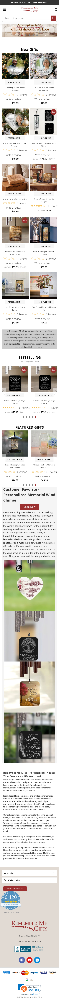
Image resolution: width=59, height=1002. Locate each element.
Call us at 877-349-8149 (29, 941)
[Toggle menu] (4, 9)
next (54, 28)
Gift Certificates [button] (15, 888)
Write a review (13, 99)
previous (5, 28)
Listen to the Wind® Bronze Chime (44, 402)
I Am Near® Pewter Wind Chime (15, 402)
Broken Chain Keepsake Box (15, 199)
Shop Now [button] (29, 506)
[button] (29, 28)
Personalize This (15, 82)
